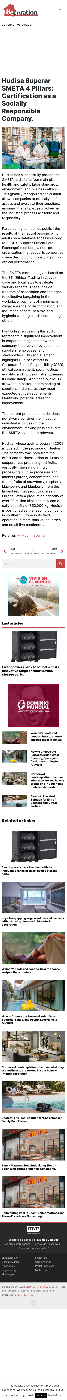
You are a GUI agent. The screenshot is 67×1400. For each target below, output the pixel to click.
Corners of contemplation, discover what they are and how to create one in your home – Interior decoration (47, 780)
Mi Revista (41, 1270)
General (8, 24)
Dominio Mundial (11, 1261)
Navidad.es (8, 1265)
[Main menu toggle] (60, 10)
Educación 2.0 (10, 1257)
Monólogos (8, 1274)
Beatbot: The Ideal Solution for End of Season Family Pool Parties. (44, 801)
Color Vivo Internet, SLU (36, 1287)
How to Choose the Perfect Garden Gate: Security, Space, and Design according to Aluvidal (45, 758)
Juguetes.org (9, 1270)
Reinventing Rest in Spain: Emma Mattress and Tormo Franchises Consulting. (33, 1214)
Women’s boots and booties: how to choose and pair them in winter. (46, 736)
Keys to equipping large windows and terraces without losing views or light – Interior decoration (33, 921)
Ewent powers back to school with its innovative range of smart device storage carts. (30, 670)
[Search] (60, 563)
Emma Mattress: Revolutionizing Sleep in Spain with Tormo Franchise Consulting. (29, 1167)
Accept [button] (41, 1395)
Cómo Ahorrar (43, 1261)
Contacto (23, 1248)
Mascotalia (41, 1257)
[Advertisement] (33, 51)
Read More (54, 1395)
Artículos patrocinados (17, 1243)
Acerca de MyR (40, 1248)
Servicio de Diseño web (47, 1243)
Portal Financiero (44, 1265)
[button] (33, 1303)
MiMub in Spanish (31, 535)
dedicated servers (23, 1295)
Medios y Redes (48, 1239)
